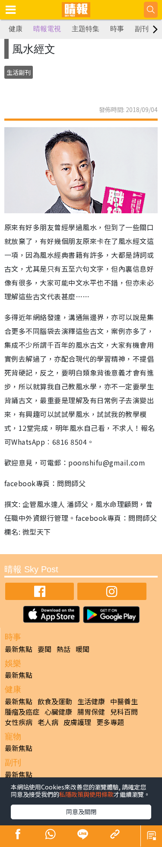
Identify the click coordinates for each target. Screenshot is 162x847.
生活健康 (91, 701)
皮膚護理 (77, 722)
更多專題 (110, 722)
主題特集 (85, 28)
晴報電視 (47, 28)
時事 (117, 28)
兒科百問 (124, 711)
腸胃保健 (91, 711)
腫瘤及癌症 (22, 711)
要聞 (44, 649)
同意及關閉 (81, 811)
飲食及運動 (55, 701)
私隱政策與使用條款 (86, 794)
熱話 (63, 649)
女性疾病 (18, 722)
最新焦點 (18, 649)
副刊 (142, 28)
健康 (15, 28)
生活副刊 (18, 72)
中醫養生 (124, 701)
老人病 (48, 722)
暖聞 (82, 649)
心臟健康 (58, 711)
